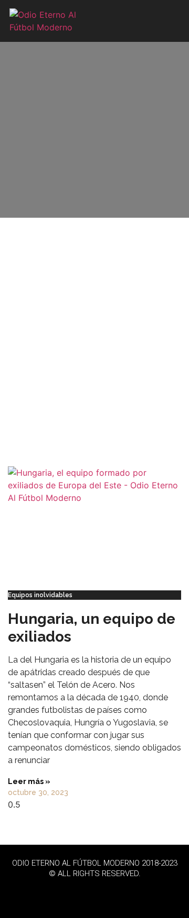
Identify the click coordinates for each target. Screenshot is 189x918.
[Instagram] (123, 892)
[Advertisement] (94, 338)
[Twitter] (94, 892)
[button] (170, 21)
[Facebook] (65, 892)
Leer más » (29, 781)
